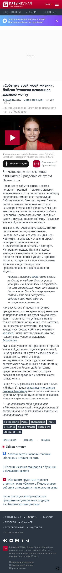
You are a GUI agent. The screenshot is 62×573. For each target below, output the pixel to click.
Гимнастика (9, 426)
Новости (32, 517)
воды (35, 277)
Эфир (47, 4)
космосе (8, 333)
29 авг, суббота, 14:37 (16, 6)
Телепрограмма (14, 527)
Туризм (51, 421)
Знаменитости (11, 421)
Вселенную (10, 340)
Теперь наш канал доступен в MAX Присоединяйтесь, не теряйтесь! (26, 20)
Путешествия (38, 421)
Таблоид (48, 517)
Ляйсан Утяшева (26, 426)
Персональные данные (21, 564)
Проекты (10, 522)
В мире (33, 12)
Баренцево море (12, 431)
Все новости (13, 12)
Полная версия (14, 532)
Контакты (36, 527)
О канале (27, 522)
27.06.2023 (8, 99)
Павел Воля (44, 426)
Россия (25, 421)
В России (50, 12)
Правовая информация (21, 562)
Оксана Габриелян (33, 99)
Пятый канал (13, 517)
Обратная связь (17, 568)
